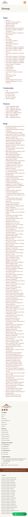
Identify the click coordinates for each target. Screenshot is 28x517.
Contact (8, 37)
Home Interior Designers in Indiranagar (15, 58)
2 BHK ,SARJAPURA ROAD (12, 106)
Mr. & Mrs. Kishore (10, 94)
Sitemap (8, 78)
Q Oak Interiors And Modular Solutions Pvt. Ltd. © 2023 (14, 470)
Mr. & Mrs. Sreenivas (11, 97)
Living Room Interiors (11, 70)
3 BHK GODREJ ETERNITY (12, 111)
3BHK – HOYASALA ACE (12, 115)
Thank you (8, 82)
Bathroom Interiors (10, 25)
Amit (7, 90)
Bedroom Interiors (10, 26)
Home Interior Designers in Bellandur (15, 48)
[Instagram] (4, 410)
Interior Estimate (10, 67)
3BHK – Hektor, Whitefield (12, 114)
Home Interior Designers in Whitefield (15, 62)
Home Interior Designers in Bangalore (15, 47)
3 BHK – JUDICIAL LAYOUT (12, 108)
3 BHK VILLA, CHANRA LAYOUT (14, 112)
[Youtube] (7, 410)
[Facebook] (2, 410)
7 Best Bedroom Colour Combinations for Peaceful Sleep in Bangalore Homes (15, 187)
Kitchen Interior (9, 68)
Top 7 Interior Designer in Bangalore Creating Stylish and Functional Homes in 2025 (15, 370)
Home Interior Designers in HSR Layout (15, 56)
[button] (25, 2)
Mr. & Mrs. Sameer (10, 95)
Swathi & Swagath (10, 98)
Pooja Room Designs (11, 75)
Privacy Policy (9, 76)
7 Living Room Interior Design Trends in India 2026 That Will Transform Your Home (15, 195)
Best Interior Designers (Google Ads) (15, 28)
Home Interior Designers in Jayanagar (15, 59)
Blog (7, 36)
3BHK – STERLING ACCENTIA (13, 117)
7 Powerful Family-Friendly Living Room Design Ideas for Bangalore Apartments (14, 199)
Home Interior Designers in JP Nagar (15, 61)
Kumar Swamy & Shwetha (12, 92)
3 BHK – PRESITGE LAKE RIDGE (13, 109)
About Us (8, 20)
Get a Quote (9, 39)
